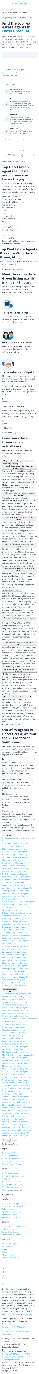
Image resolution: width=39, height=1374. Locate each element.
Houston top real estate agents (15, 852)
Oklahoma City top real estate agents (17, 913)
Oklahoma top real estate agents (15, 1096)
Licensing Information (11, 1359)
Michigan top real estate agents (15, 1057)
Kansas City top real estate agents (16, 935)
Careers (5, 1249)
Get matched (7, 835)
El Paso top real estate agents (14, 927)
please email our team (11, 1314)
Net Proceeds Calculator (12, 1184)
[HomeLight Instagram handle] (3, 1275)
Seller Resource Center (11, 1187)
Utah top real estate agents (13, 1119)
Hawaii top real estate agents (14, 1027)
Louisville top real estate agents (15, 946)
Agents (31, 461)
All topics (6, 461)
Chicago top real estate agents (14, 849)
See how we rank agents (10, 75)
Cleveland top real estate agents (15, 957)
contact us (27, 1314)
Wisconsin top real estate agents (15, 1133)
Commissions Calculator (12, 1190)
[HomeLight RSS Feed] (3, 1284)
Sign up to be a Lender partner (14, 1226)
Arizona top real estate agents (14, 1002)
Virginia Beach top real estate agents (17, 949)
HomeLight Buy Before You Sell (14, 1176)
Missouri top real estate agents (15, 1066)
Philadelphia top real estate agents (16, 877)
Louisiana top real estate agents (15, 1046)
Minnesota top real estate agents (15, 1060)
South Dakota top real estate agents (17, 1110)
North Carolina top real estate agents (17, 1088)
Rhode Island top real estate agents (16, 1105)
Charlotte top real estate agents (15, 868)
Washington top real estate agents (16, 924)
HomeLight (5, 10)
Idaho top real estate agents (13, 1030)
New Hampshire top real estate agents (18, 1077)
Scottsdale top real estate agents (15, 907)
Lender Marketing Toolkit (12, 1235)
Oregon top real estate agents (14, 1099)
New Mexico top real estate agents (16, 1083)
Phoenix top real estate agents (14, 860)
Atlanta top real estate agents (14, 885)
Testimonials (7, 1246)
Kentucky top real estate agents (15, 1044)
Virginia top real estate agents (14, 1124)
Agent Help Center (9, 1214)
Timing (25, 461)
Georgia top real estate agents (14, 1024)
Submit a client (8, 1209)
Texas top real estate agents (13, 1116)
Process (14, 463)
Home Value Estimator (11, 1181)
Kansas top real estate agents (14, 1041)
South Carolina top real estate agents (17, 1108)
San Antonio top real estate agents (16, 854)
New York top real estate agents (15, 843)
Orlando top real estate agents (14, 921)
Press (4, 1252)
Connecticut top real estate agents (16, 1013)
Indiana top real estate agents (14, 1035)
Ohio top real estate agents (13, 1094)
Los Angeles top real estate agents (16, 846)
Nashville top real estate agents (15, 874)
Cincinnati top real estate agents (15, 960)
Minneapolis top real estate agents (16, 968)
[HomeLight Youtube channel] (3, 1278)
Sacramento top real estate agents (16, 932)
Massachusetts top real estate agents (17, 1055)
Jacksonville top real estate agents (16, 879)
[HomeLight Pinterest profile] (3, 1281)
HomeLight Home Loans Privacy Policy (17, 1357)
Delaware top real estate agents (15, 1016)
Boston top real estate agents (14, 938)
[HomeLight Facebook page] (3, 1272)
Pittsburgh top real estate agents (15, 974)
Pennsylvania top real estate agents (16, 1102)
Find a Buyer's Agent (10, 1153)
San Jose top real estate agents (14, 952)
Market (13, 461)
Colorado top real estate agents (15, 1010)
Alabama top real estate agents (15, 996)
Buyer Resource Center (11, 1164)
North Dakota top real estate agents (17, 1091)
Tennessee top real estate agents (15, 1113)
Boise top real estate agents (13, 980)
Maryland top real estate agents (15, 1052)
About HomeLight (9, 1244)
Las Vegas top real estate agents (15, 871)
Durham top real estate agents (14, 985)
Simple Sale (6, 1179)
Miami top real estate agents (13, 910)
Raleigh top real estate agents (14, 918)
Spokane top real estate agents (15, 966)
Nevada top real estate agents (14, 1074)
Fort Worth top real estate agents (15, 904)
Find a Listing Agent (10, 1173)
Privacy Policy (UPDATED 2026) (14, 1327)
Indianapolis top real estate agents (16, 891)
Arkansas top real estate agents (15, 1005)
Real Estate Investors (10, 1258)
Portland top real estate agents (15, 896)
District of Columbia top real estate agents (19, 1019)
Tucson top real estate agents (14, 929)
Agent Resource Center (11, 1212)
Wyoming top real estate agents (15, 1135)
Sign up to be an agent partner (14, 1203)
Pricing (19, 461)
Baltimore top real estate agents (15, 941)
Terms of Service (9, 1324)
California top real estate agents (15, 1007)
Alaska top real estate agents (14, 999)
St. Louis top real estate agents (14, 955)
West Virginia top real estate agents (16, 1130)
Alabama (14, 10)
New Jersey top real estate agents (15, 1080)
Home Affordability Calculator (14, 1158)
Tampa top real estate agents (14, 916)
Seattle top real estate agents (14, 899)
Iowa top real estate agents (13, 1038)
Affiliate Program (9, 1255)
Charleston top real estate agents (15, 963)
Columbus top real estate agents (15, 893)
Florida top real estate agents (14, 1021)
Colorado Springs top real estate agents (18, 902)
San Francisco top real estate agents (17, 888)
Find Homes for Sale (10, 1156)
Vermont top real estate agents (15, 1121)
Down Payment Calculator (12, 1161)
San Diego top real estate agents (15, 857)
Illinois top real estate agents (14, 1032)
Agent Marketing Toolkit (12, 1217)
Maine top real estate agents (13, 1049)
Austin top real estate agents (14, 866)
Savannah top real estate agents (15, 982)
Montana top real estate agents (15, 1069)
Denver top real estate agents (14, 882)
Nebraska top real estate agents (15, 1071)
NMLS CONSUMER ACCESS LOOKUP (16, 1354)
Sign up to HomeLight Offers (13, 1206)
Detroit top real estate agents (14, 971)
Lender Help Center (10, 1232)
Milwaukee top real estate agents (15, 943)
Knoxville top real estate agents (15, 977)
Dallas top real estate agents (13, 863)
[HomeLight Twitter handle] (3, 1269)
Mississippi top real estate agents (15, 1063)
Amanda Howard (9, 261)
